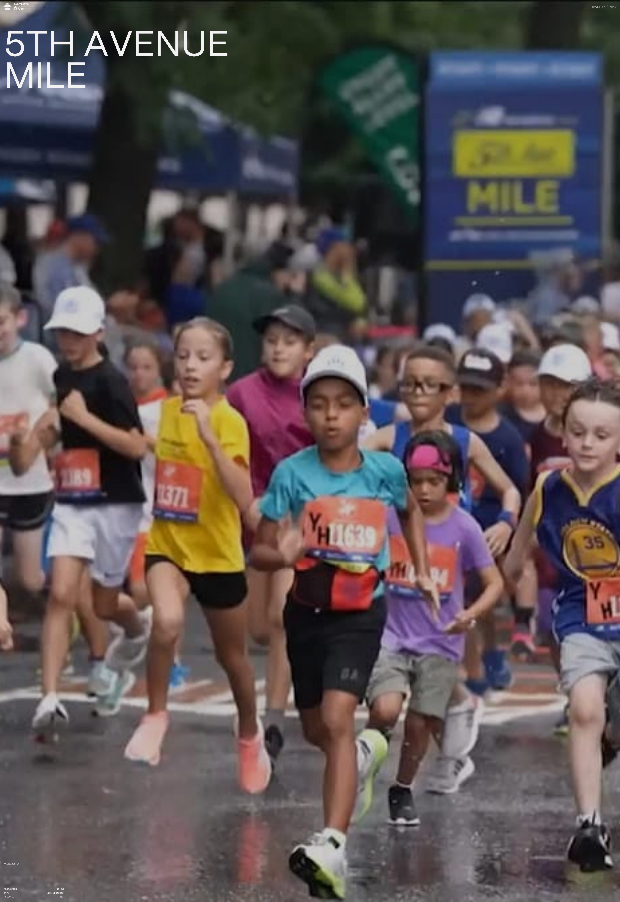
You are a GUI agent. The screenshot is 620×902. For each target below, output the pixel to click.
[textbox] (116, 57)
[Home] (16, 6)
